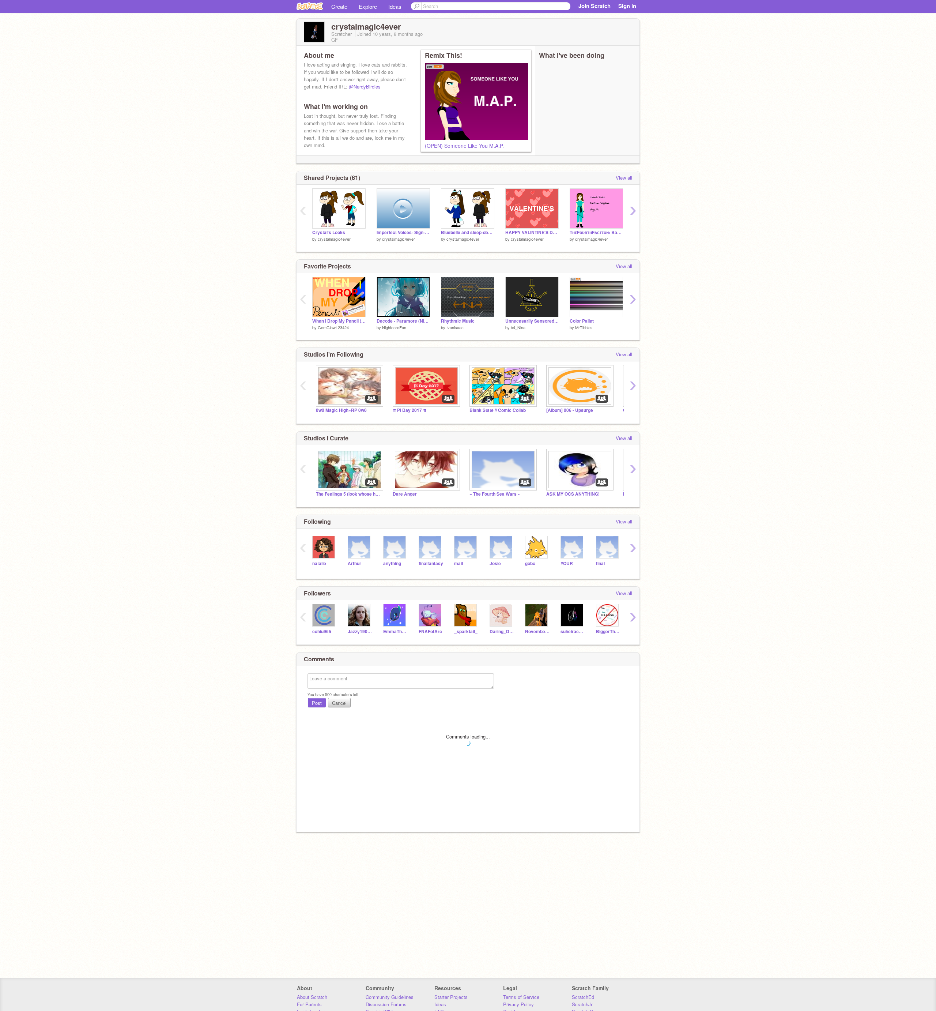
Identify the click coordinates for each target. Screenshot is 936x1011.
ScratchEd (583, 996)
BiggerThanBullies (608, 631)
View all (624, 177)
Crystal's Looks (328, 232)
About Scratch (312, 996)
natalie (319, 563)
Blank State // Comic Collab (497, 410)
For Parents (309, 1004)
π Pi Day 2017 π (409, 410)
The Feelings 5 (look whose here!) (349, 494)
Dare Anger (405, 494)
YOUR (567, 563)
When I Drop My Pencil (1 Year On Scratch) (339, 321)
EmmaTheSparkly (395, 631)
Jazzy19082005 (360, 631)
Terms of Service (521, 996)
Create (339, 6)
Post (317, 702)
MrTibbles (584, 327)
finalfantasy (431, 563)
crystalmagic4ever (334, 239)
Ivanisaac (455, 327)
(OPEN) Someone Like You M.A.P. (464, 145)
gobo (530, 563)
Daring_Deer (502, 631)
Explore (368, 6)
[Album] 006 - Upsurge (569, 410)
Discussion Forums (386, 1004)
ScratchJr (582, 1004)
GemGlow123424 (333, 327)
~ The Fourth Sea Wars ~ (494, 494)
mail (458, 563)
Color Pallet (582, 321)
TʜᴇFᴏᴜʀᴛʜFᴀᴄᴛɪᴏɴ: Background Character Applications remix (596, 232)
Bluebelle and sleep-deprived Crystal (467, 232)
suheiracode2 (573, 631)
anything (392, 563)
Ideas (394, 6)
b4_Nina (518, 327)
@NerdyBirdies (365, 86)
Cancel (339, 702)
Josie (495, 563)
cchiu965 (321, 631)
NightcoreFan (394, 327)
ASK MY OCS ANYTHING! (573, 494)
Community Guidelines (390, 996)
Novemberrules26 (537, 631)
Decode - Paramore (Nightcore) (403, 321)
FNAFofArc (430, 631)
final (600, 563)
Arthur (354, 563)
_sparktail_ (466, 631)
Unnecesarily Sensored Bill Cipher (532, 321)
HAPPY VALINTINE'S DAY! (532, 232)
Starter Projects (451, 996)
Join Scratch (594, 6)
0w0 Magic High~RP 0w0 (341, 410)
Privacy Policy (518, 1004)
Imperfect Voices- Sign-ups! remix (403, 232)
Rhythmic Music (458, 321)
